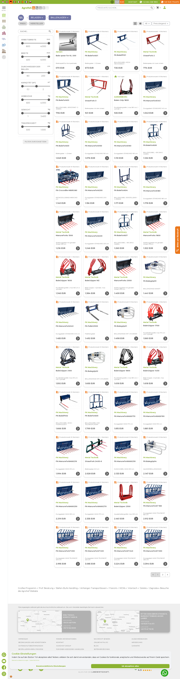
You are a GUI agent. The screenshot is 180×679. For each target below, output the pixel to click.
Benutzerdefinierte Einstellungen (51, 666)
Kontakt (132, 2)
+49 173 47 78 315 (147, 629)
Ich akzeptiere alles (130, 666)
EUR (122, 2)
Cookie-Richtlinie (34, 660)
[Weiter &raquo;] (167, 574)
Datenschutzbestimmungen (20, 660)
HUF (117, 2)
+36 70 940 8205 (69, 628)
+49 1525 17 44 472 (147, 624)
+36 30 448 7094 (69, 623)
